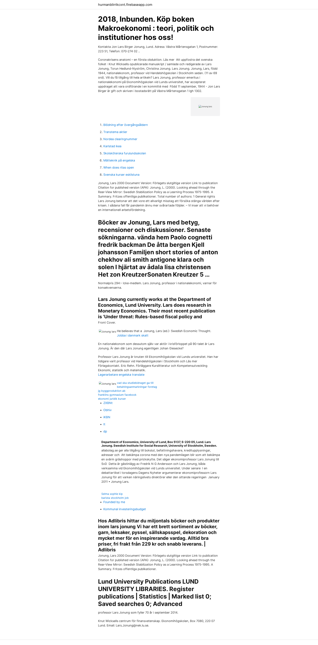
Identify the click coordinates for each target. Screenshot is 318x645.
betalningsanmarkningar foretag (137, 386)
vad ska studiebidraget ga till (135, 382)
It (104, 424)
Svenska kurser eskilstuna (121, 174)
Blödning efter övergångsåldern (125, 125)
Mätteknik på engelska (119, 160)
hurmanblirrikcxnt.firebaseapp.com (125, 4)
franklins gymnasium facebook (117, 394)
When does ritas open (118, 167)
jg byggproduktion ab (111, 390)
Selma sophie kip (112, 493)
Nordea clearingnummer (120, 139)
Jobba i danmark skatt (132, 335)
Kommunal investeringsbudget (124, 509)
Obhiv (107, 410)
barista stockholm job (115, 497)
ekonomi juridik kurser (112, 398)
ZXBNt (108, 403)
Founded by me (114, 502)
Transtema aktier (115, 132)
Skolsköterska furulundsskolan (124, 153)
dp (105, 431)
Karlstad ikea (112, 146)
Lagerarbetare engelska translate (121, 374)
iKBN (106, 417)
